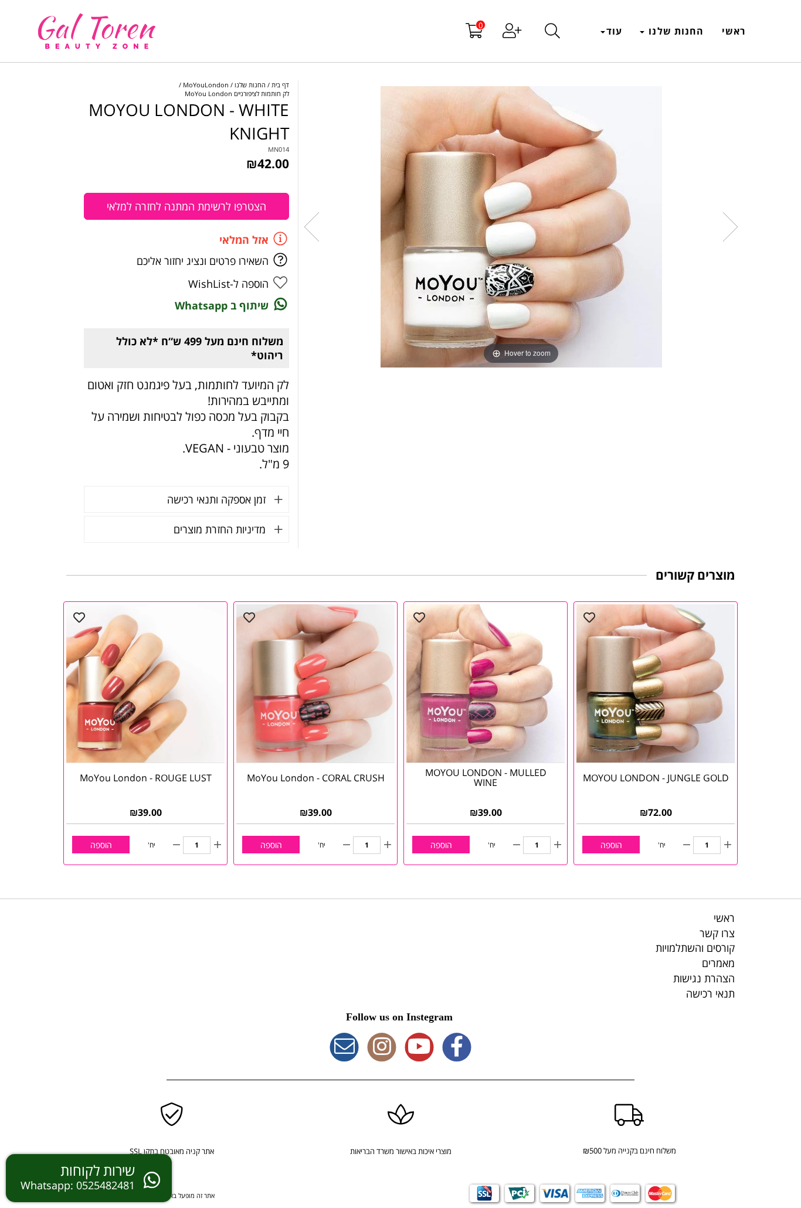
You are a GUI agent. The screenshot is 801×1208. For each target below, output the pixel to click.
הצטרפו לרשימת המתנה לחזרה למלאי (186, 206)
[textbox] (400, 1017)
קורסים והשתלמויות (695, 948)
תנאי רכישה (710, 993)
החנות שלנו (675, 31)
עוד (614, 31)
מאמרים (718, 963)
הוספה (611, 844)
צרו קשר (717, 933)
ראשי (733, 31)
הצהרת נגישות (704, 978)
